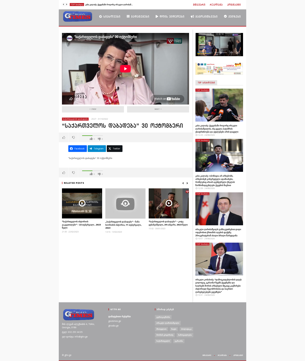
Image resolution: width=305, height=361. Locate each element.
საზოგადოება (185, 335)
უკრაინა (179, 341)
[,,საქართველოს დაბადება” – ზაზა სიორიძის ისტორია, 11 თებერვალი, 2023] (125, 203)
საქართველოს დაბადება (75, 119)
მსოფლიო (161, 329)
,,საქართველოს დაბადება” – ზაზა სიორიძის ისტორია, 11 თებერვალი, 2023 (123, 224)
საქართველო (163, 341)
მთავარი (199, 5)
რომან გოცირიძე (164, 335)
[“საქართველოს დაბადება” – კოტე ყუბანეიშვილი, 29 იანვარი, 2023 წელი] (169, 203)
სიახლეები (111, 16)
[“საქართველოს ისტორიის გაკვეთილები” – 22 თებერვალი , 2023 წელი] (82, 203)
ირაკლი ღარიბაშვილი (167, 323)
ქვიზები (234, 16)
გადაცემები (139, 16)
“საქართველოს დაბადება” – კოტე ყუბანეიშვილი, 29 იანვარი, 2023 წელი (168, 223)
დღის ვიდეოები (171, 16)
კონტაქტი (234, 5)
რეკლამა (216, 5)
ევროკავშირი (163, 317)
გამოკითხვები (206, 16)
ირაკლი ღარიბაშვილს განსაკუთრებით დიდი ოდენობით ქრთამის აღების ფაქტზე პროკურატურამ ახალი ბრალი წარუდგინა (218, 232)
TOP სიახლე (77, 4)
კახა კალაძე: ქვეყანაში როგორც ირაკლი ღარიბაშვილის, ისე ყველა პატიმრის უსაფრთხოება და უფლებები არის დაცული (216, 128)
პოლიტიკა (186, 329)
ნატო (173, 329)
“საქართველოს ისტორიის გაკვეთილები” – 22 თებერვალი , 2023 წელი (81, 224)
